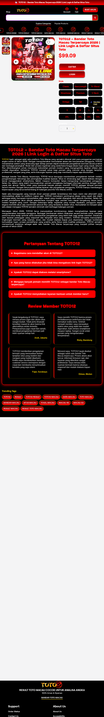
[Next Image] (50, 61)
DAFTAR (72, 67)
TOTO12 (5, 159)
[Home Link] (23, 10)
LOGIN (72, 74)
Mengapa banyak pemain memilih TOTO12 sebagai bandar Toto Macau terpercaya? (50, 283)
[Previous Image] (16, 61)
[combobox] (49, 17)
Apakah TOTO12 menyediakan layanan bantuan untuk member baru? (51, 294)
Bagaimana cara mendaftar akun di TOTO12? (38, 253)
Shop (8, 12)
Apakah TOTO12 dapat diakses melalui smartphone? (42, 272)
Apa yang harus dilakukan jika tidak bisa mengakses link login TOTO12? (53, 262)
